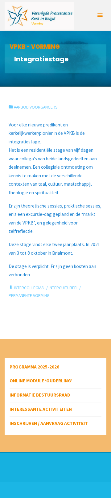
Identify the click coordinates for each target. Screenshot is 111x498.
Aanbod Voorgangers (36, 107)
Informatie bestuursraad (40, 395)
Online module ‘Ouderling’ (41, 381)
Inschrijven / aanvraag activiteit (49, 423)
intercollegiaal (29, 287)
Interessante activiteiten (41, 409)
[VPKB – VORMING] (39, 15)
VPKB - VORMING (35, 47)
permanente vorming (29, 295)
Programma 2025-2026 (34, 367)
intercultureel (63, 287)
